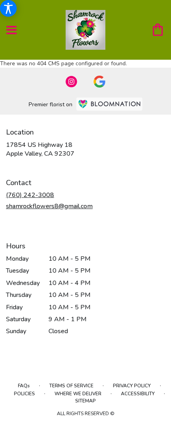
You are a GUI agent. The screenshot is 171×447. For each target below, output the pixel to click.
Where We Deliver (77, 393)
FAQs (24, 386)
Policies (24, 393)
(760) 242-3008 (30, 195)
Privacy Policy (132, 386)
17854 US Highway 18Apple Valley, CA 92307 (40, 149)
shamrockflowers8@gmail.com (49, 206)
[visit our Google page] (99, 82)
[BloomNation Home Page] (109, 104)
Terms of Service (71, 386)
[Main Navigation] (11, 31)
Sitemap (85, 401)
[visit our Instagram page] (72, 82)
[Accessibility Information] (8, 8)
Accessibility (138, 393)
